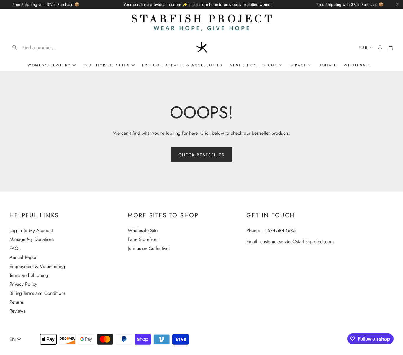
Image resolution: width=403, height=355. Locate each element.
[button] (47, 47)
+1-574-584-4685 (279, 230)
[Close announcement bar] (397, 4)
